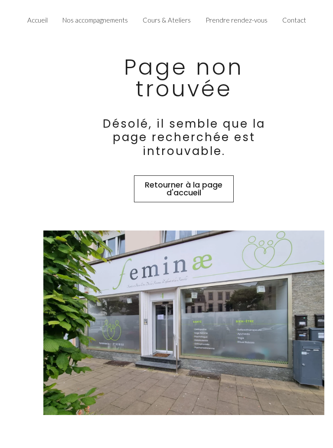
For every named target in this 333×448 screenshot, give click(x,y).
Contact (294, 20)
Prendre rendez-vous (237, 20)
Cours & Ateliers (167, 20)
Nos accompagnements (95, 20)
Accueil (37, 20)
